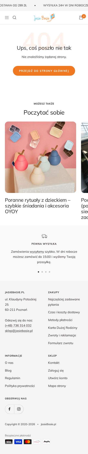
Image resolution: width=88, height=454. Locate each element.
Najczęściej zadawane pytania (64, 301)
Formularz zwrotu (60, 343)
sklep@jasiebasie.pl (19, 331)
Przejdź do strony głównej (44, 70)
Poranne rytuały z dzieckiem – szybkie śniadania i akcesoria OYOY (37, 205)
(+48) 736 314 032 (18, 325)
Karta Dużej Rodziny (62, 328)
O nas (9, 363)
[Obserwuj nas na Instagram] (18, 409)
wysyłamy (37, 251)
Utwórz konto (58, 378)
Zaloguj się (56, 370)
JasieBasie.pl (48, 424)
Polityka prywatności (20, 386)
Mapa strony (57, 386)
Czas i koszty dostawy (64, 312)
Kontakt (53, 363)
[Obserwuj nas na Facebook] (9, 409)
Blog (8, 370)
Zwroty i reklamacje (62, 335)
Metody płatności (60, 320)
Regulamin (12, 378)
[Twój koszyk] (81, 17)
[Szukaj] (14, 17)
